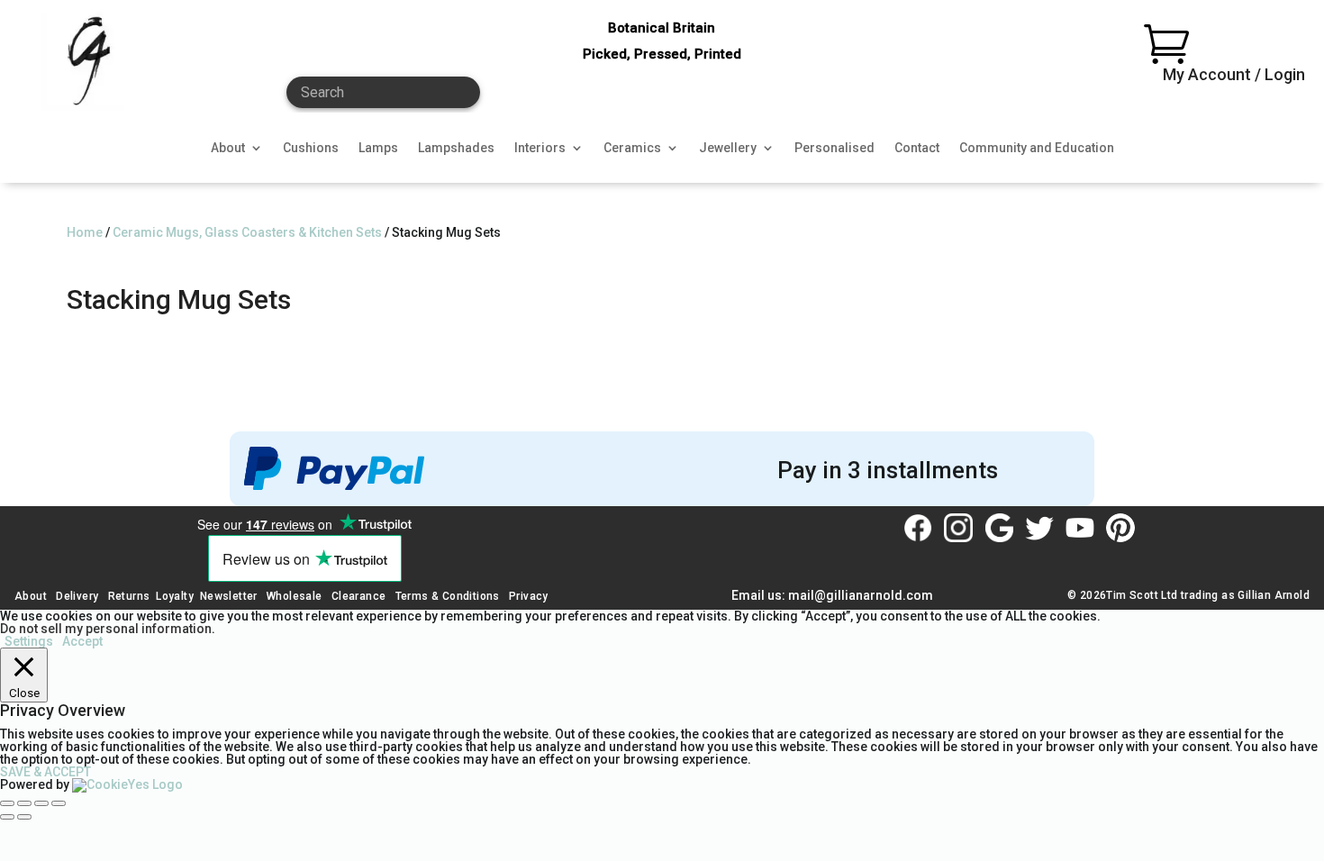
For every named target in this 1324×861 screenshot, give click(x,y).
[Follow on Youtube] (1080, 527)
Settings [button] (29, 641)
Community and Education (1036, 148)
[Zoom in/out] (7, 803)
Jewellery (728, 148)
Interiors (540, 148)
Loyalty (175, 596)
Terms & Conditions (447, 596)
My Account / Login (1234, 74)
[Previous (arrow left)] (7, 817)
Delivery (77, 596)
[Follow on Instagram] (958, 527)
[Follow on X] (1039, 527)
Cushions (311, 148)
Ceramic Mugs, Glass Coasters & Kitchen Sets (247, 232)
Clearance (358, 596)
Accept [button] (82, 641)
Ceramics (632, 148)
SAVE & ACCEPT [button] (45, 772)
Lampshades (456, 148)
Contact (916, 148)
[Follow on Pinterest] (1120, 527)
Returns (129, 596)
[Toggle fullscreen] (24, 803)
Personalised (834, 148)
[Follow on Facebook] (917, 527)
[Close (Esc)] (58, 803)
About (228, 148)
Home (85, 232)
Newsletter (229, 596)
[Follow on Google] (998, 527)
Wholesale (293, 596)
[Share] (41, 803)
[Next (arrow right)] (24, 817)
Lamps (378, 148)
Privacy (529, 596)
